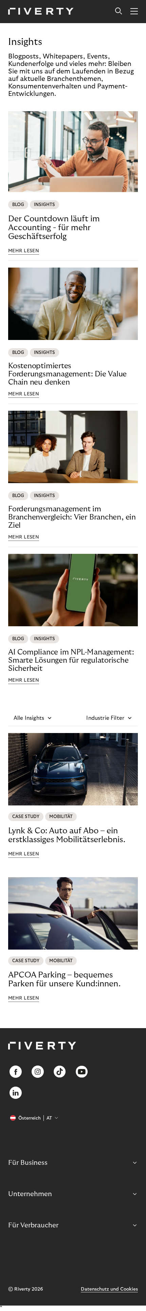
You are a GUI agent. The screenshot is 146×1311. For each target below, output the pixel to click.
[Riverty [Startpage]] (41, 11)
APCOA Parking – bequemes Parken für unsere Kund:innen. (64, 979)
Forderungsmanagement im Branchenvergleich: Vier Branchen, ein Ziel (72, 517)
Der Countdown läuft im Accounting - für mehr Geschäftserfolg (54, 228)
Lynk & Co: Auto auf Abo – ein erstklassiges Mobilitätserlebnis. (66, 835)
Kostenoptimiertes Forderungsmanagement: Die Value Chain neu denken (67, 374)
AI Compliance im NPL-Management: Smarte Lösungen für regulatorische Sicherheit (71, 660)
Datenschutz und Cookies (109, 1289)
